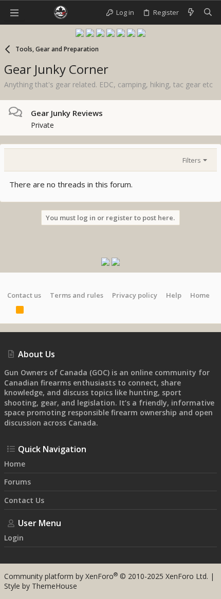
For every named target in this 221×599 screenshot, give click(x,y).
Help (173, 295)
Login (14, 538)
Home (200, 295)
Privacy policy (134, 295)
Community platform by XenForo (106, 576)
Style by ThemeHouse (40, 586)
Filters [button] (191, 160)
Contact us (24, 295)
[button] (14, 12)
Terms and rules (76, 295)
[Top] (7, 311)
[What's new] (191, 12)
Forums (17, 482)
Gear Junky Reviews (67, 113)
